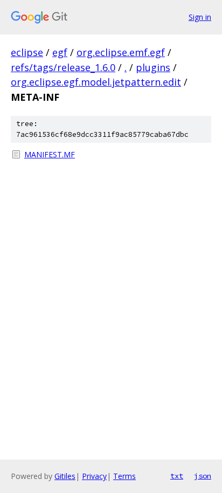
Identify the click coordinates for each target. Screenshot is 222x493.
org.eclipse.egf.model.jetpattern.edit (96, 81)
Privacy (94, 476)
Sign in (200, 17)
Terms (124, 476)
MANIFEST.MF (49, 154)
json (202, 476)
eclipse (27, 52)
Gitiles (64, 476)
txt (176, 476)
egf (59, 52)
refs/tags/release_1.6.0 (63, 67)
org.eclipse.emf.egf (121, 52)
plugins (153, 67)
